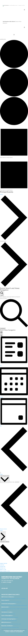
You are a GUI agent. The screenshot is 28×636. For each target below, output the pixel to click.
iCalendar (2, 565)
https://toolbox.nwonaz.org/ (8, 613)
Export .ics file (3, 569)
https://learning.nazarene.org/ (9, 620)
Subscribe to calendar (5, 541)
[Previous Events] (14, 471)
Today (1, 474)
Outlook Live (2, 568)
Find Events (3, 328)
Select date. (12, 482)
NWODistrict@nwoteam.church (10, 594)
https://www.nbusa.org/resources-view (11, 624)
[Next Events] (0, 473)
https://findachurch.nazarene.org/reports (11, 602)
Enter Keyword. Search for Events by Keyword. (10, 296)
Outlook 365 (2, 566)
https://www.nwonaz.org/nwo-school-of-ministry (13, 598)
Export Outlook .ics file (5, 571)
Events (1, 194)
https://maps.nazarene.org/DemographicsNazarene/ (14, 605)
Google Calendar (3, 563)
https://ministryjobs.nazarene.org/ (10, 627)
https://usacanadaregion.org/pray (9, 617)
